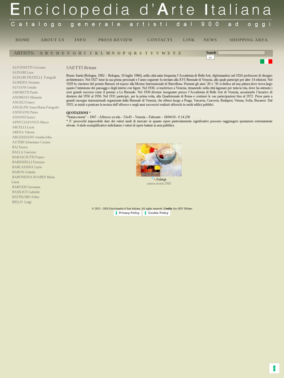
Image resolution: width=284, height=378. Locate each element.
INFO (80, 40)
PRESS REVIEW (115, 40)
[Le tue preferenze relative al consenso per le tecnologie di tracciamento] (274, 368)
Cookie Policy (158, 213)
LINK (189, 40)
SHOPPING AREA (249, 40)
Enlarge (161, 179)
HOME (23, 40)
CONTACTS (160, 40)
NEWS (210, 40)
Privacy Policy (129, 213)
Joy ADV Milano (182, 208)
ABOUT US (52, 40)
